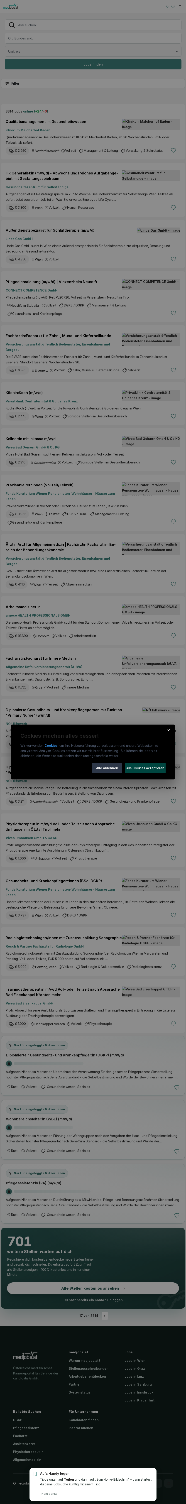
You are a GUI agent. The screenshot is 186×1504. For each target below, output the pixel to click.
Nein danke (50, 1493)
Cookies (51, 745)
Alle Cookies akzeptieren (145, 768)
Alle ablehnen (107, 768)
